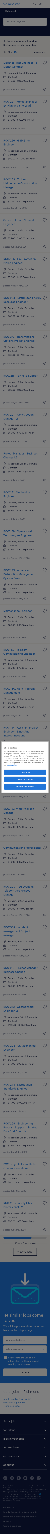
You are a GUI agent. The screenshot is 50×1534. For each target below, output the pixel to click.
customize (25, 772)
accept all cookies (25, 786)
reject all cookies (25, 779)
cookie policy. (12, 765)
